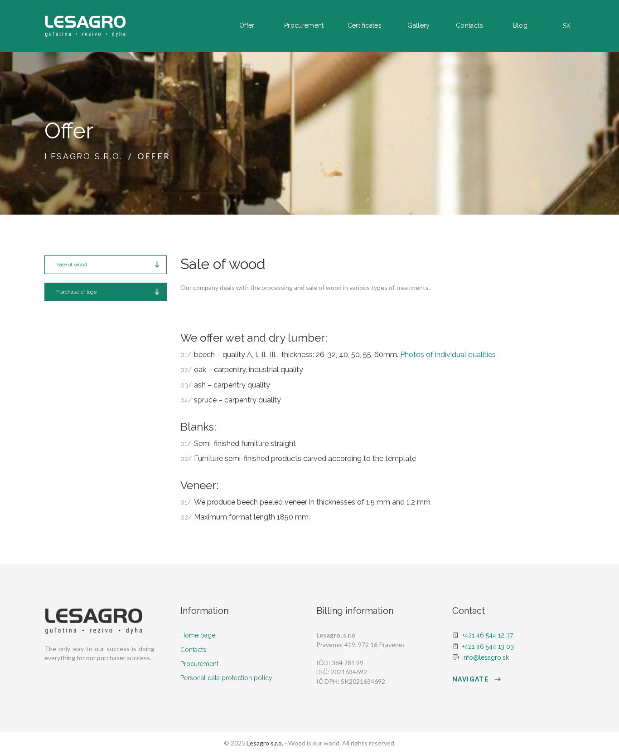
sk (567, 25)
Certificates (365, 25)
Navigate (471, 679)
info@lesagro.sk (485, 657)
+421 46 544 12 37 (487, 635)
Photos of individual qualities (448, 354)
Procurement (304, 25)
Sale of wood (71, 264)
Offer (247, 25)
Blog (520, 25)
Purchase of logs (76, 292)
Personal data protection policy (226, 677)
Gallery (418, 25)
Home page (197, 635)
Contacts (469, 25)
